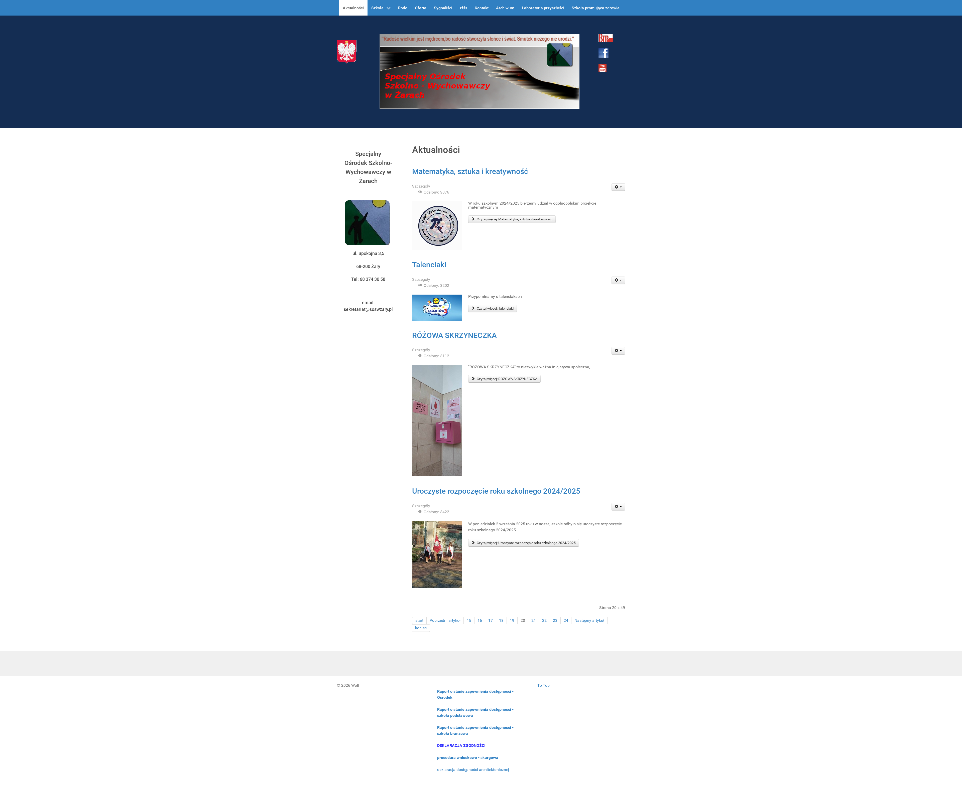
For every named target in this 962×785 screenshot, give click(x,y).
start (419, 620)
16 (479, 620)
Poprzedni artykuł (445, 620)
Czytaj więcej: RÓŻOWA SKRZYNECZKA (506, 379)
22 (544, 620)
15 (469, 620)
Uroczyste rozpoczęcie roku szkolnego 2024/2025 (496, 491)
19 (512, 620)
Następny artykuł (589, 620)
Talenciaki (429, 264)
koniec (421, 628)
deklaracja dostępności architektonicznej (473, 769)
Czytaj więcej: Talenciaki (495, 308)
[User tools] (618, 187)
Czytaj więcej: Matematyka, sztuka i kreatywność (514, 219)
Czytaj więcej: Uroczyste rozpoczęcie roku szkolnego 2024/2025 (526, 543)
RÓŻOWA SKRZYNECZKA (454, 335)
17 (490, 620)
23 (555, 620)
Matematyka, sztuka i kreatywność (470, 171)
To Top (543, 685)
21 (533, 620)
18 (501, 620)
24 (566, 620)
